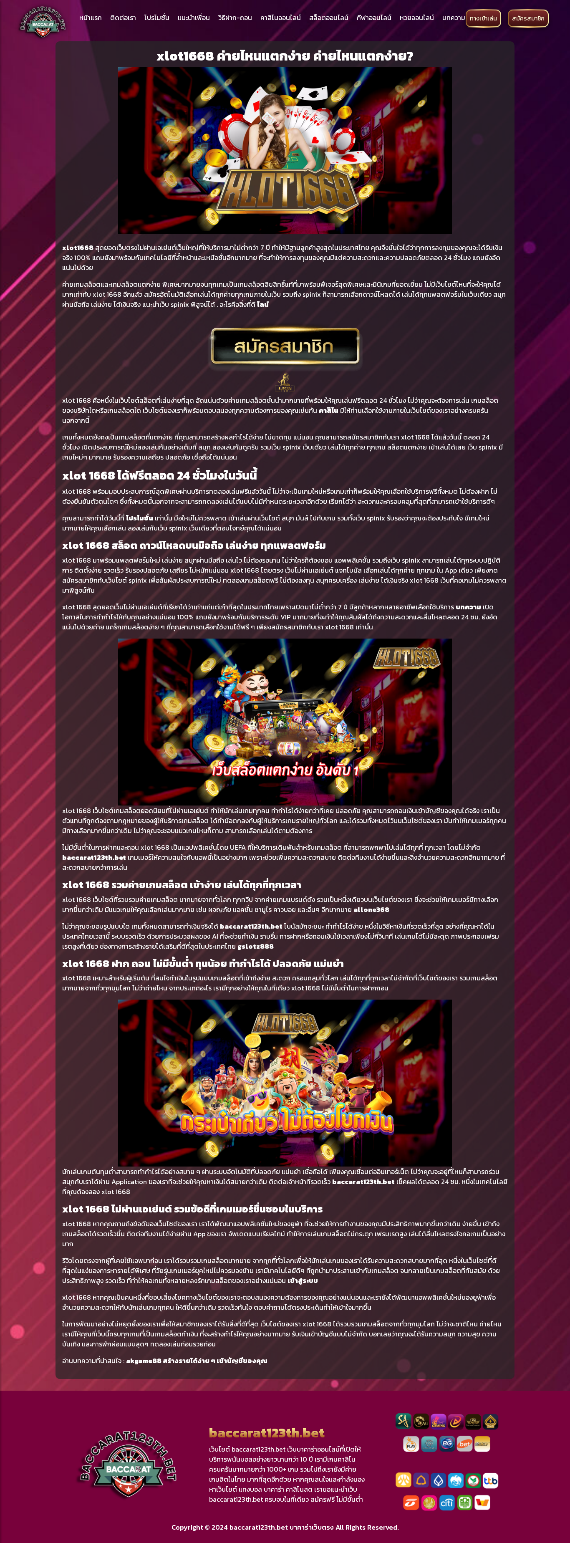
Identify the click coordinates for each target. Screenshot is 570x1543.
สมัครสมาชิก (528, 18)
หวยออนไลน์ (417, 18)
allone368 (371, 909)
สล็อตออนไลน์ (328, 18)
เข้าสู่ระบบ (303, 1280)
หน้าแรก (90, 18)
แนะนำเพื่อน (194, 18)
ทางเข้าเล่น (483, 18)
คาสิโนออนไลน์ (280, 18)
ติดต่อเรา (123, 18)
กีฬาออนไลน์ (374, 18)
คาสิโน (328, 410)
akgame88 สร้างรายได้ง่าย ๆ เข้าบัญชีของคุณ (196, 1361)
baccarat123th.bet (94, 857)
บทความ (453, 18)
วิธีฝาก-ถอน (235, 18)
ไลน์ (263, 304)
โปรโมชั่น (156, 18)
